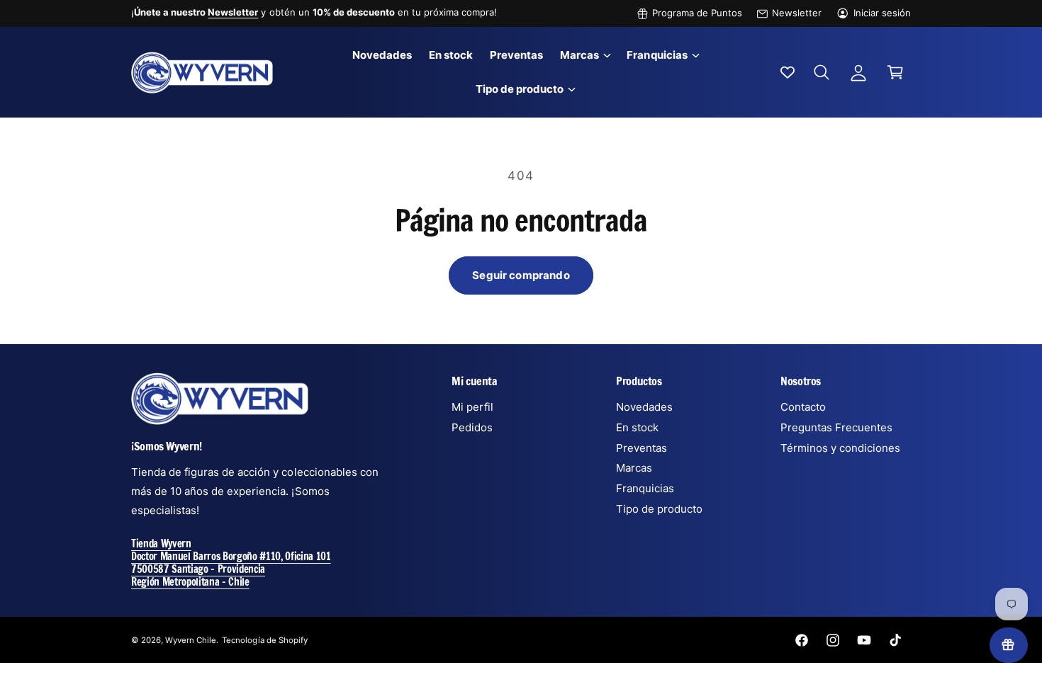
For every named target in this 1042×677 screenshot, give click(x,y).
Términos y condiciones (840, 448)
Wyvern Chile (190, 640)
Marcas (579, 55)
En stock (637, 427)
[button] (584, 55)
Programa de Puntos (697, 12)
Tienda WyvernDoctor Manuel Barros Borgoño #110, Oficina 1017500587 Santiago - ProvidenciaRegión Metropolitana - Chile (231, 562)
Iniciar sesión (882, 12)
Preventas (641, 448)
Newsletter (797, 12)
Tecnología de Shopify (264, 640)
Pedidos (472, 427)
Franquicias (657, 55)
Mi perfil (472, 407)
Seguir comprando (520, 275)
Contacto (803, 407)
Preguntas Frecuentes (836, 427)
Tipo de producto (520, 89)
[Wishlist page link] (787, 72)
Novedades (644, 407)
